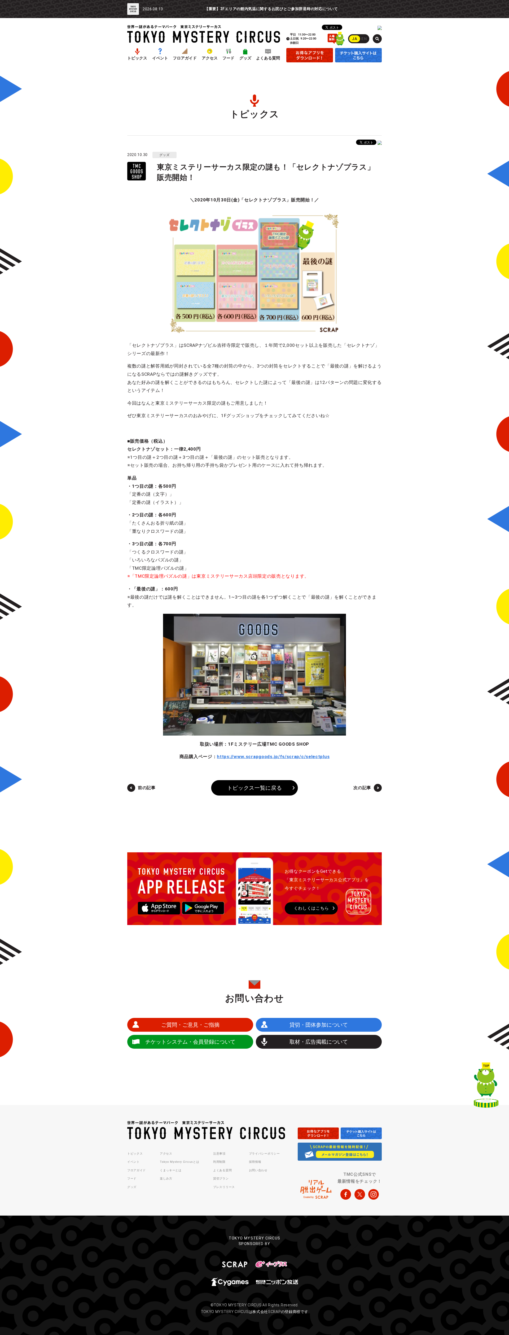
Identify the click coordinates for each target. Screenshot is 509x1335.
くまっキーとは (171, 1170)
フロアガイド (185, 58)
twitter (359, 1194)
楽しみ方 (166, 1178)
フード (228, 58)
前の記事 (147, 787)
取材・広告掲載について (318, 1042)
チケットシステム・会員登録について (190, 1042)
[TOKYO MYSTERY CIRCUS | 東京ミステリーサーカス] (203, 34)
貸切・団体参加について (318, 1025)
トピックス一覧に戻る (254, 788)
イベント (160, 58)
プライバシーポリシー (264, 1153)
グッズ (245, 58)
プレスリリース (224, 1187)
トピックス (137, 58)
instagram (373, 1194)
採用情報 (255, 1162)
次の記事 (362, 787)
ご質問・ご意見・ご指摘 (190, 1025)
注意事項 (219, 1153)
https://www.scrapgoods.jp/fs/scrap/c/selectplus (273, 756)
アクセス (210, 58)
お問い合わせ (258, 1170)
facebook (345, 1194)
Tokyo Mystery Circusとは (179, 1162)
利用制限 (219, 1162)
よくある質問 (268, 58)
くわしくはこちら (311, 908)
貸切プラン (221, 1178)
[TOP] (486, 1086)
